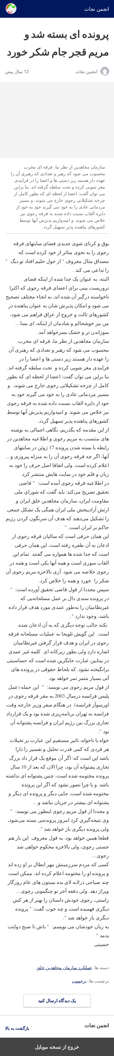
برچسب (79, 980)
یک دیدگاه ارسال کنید (57, 1000)
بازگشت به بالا (17, 1028)
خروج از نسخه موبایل (57, 1047)
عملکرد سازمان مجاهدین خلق (64, 967)
